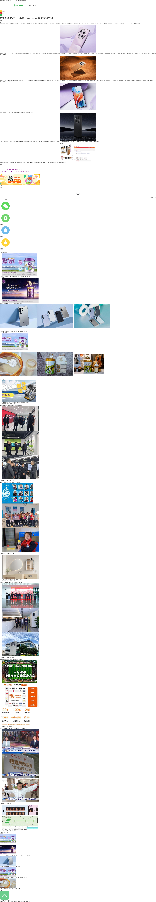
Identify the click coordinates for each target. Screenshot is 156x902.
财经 (18, 0)
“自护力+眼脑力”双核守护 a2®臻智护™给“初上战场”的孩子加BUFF (12, 250)
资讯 (3, 0)
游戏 (9, 0)
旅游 (10, 0)
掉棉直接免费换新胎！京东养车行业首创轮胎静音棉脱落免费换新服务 (15, 402)
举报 (1, 187)
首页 (1, 0)
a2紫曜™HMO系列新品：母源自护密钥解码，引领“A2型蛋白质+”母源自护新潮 (15, 276)
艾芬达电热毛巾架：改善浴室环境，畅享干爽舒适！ (12, 579)
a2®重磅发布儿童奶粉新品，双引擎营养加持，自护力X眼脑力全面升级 (13, 331)
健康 (20, 0)
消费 (22, 0)
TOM (1, 252)
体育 (7, 0)
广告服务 (5, 900)
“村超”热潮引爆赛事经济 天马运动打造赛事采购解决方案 (11, 659)
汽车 (24, 0)
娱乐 (5, 0)
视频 (16, 0)
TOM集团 (2, 900)
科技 (26, 0)
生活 (12, 0)
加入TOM (9, 900)
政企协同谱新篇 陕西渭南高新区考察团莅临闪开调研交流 (11, 405)
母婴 (14, 0)
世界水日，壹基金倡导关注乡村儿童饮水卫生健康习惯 (10, 482)
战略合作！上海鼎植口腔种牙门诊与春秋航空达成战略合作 (11, 582)
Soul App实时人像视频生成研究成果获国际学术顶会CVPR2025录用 (15, 829)
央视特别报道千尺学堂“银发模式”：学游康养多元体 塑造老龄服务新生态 (13, 728)
